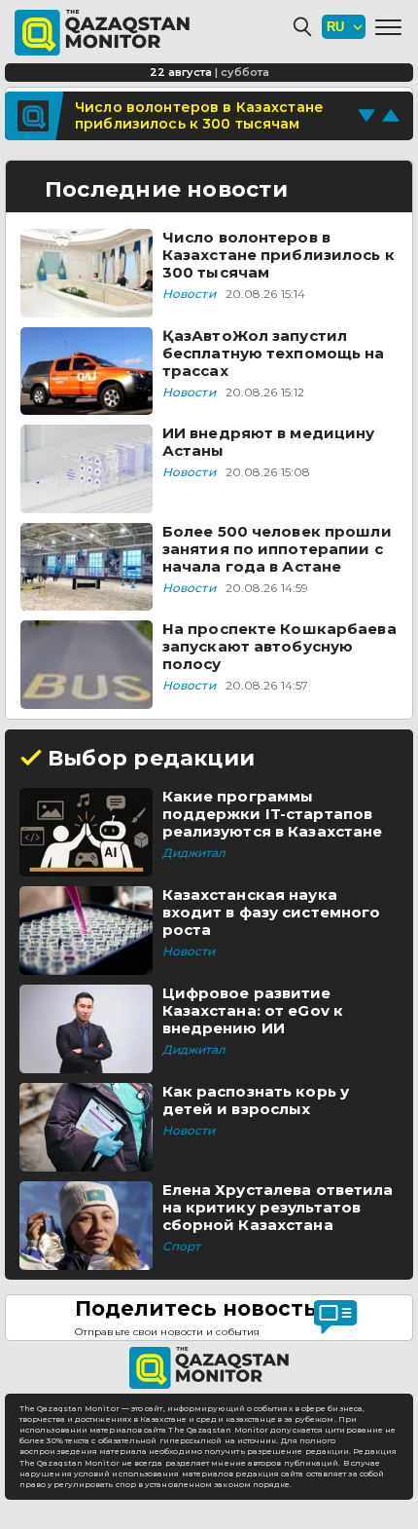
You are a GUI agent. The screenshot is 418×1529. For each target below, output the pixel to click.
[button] (388, 27)
